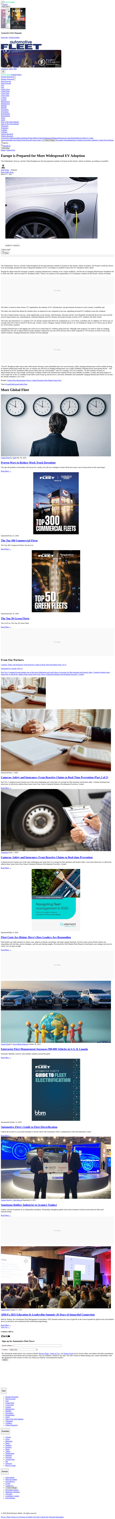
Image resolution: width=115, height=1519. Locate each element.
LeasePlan (9, 384)
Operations (5, 110)
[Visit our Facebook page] (2, 1337)
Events (33, 140)
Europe (16, 384)
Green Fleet (5, 93)
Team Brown (26, 140)
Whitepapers (47, 138)
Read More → (6, 471)
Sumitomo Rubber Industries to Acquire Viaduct (29, 1204)
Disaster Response (7, 77)
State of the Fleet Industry (10, 122)
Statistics (25, 138)
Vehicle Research (7, 134)
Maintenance (5, 102)
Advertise (86, 140)
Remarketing (5, 114)
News (8, 138)
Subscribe (4, 37)
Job (75, 138)
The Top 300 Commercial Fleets (19, 540)
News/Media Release (20, 1044)
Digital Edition (14, 37)
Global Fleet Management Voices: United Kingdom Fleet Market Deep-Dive (34, 380)
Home (3, 150)
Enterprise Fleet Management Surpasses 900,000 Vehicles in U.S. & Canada (44, 1049)
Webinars (55, 138)
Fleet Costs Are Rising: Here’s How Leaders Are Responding (36, 937)
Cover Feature (9, 2)
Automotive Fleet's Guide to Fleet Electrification (29, 1127)
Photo (36, 138)
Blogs (20, 138)
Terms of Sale (26, 1517)
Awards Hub (69, 138)
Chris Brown (17, 1200)
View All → (5, 1327)
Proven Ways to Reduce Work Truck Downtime (28, 462)
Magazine (14, 138)
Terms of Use (16, 1517)
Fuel (2, 85)
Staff (14, 458)
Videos (22, 2)
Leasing (4, 98)
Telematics (4, 126)
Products (31, 138)
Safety (3, 118)
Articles (17, 2)
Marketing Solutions (76, 140)
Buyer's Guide (88, 138)
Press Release (109, 140)
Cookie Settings (49, 140)
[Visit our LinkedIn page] (4, 1337)
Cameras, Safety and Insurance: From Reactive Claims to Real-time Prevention (47, 857)
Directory (79, 138)
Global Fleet (5, 89)
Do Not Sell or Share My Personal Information (47, 1517)
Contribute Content (97, 140)
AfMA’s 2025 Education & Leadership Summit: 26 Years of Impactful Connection (48, 1314)
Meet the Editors (15, 140)
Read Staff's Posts (7, 172)
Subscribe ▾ (6, 7)
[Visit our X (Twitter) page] (6, 1337)
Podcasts (62, 138)
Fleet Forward (6, 81)
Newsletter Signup (62, 140)
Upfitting (4, 130)
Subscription (5, 140)
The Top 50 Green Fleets (15, 618)
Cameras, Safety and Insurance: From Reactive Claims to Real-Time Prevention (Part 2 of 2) (54, 777)
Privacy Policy (6, 1517)
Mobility (4, 106)
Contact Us (40, 140)
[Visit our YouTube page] (9, 1337)
